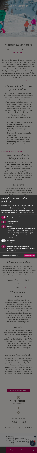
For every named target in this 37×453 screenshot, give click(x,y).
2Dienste (10, 223)
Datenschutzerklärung (28, 212)
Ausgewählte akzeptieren (10, 255)
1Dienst (9, 242)
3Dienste (10, 219)
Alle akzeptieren (29, 255)
